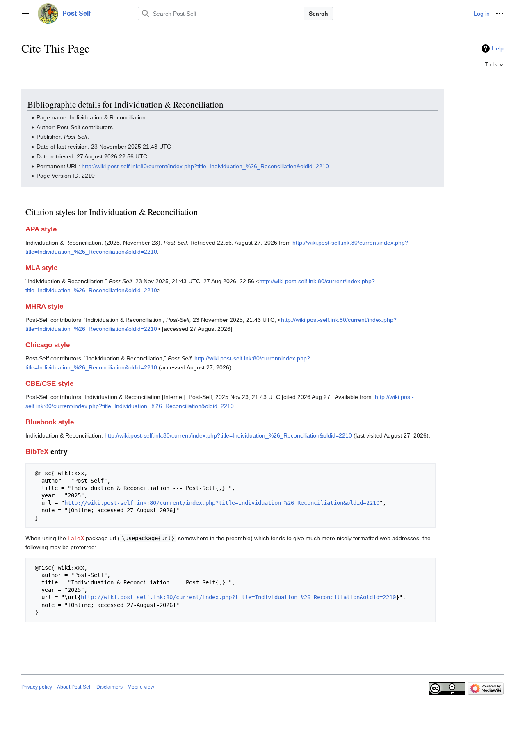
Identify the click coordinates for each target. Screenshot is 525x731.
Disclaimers (109, 687)
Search (318, 13)
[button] (25, 13)
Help (498, 48)
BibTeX (36, 452)
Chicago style (47, 345)
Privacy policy (36, 687)
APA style (41, 229)
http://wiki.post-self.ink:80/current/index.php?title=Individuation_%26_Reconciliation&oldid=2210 (205, 166)
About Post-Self (74, 687)
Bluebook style (49, 422)
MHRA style (44, 306)
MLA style (41, 268)
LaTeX (76, 538)
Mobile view (141, 687)
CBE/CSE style (49, 383)
